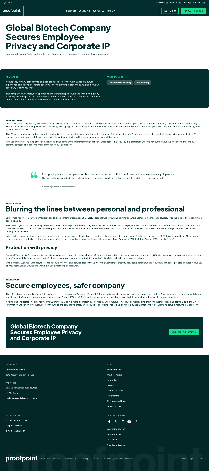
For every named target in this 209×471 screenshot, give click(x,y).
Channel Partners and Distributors (21, 388)
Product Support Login (16, 420)
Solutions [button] (84, 11)
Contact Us (112, 440)
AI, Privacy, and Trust (116, 401)
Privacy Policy (70, 459)
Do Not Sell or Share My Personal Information (113, 459)
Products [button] (71, 11)
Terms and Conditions (50, 459)
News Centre (113, 396)
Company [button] (110, 11)
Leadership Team (115, 390)
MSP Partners (12, 393)
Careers (110, 385)
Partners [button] (161, 3)
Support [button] (174, 3)
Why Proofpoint (114, 375)
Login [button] (186, 3)
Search (8, 3)
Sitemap (84, 459)
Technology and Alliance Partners (21, 398)
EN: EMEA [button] (198, 3)
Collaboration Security (16, 369)
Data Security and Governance (20, 375)
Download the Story (182, 332)
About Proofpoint (115, 369)
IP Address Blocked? (15, 431)
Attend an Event (114, 434)
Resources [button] (98, 11)
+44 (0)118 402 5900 (116, 429)
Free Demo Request (116, 445)
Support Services (14, 425)
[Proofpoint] (13, 11)
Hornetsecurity (114, 406)
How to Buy (112, 380)
